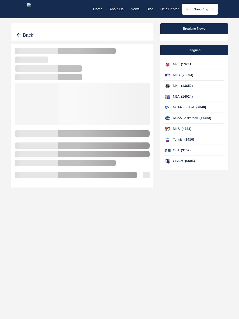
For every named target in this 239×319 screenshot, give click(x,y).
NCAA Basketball (192, 118)
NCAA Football (189, 107)
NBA (183, 96)
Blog (150, 9)
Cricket (184, 161)
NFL (183, 64)
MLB (183, 75)
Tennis (183, 139)
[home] (41, 9)
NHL (183, 86)
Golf (182, 150)
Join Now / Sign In (200, 9)
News (135, 9)
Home (97, 9)
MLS (182, 129)
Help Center (169, 9)
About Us (116, 9)
